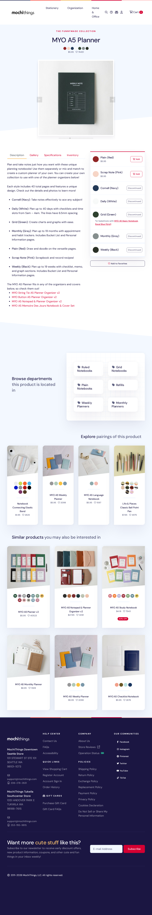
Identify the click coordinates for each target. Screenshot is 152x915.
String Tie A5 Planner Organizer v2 (36, 293)
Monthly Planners (119, 404)
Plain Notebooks (84, 386)
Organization (75, 8)
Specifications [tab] (52, 155)
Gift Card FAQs (52, 809)
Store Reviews (87, 747)
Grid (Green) (108, 214)
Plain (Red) (107, 157)
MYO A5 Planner (76, 40)
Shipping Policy (87, 769)
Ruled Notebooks (84, 369)
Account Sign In (52, 781)
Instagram (125, 749)
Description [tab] (17, 155)
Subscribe (136, 849)
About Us (84, 741)
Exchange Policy (88, 781)
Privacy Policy (86, 799)
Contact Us (50, 741)
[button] (76, 98)
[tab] (59, 138)
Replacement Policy (90, 787)
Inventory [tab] (73, 155)
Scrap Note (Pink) (111, 172)
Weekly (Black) (109, 250)
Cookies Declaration (90, 805)
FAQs (46, 747)
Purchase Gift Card (54, 803)
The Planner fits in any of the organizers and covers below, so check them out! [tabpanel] (46, 235)
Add (138, 159)
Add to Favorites (118, 263)
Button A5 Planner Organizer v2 (34, 297)
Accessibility (50, 753)
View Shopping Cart (55, 769)
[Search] (106, 12)
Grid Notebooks (119, 369)
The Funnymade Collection (76, 31)
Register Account (53, 775)
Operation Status (89, 753)
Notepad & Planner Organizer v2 (37, 301)
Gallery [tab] (34, 155)
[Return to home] (23, 12)
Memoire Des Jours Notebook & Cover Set (43, 305)
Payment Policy (87, 793)
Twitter (124, 763)
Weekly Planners (84, 404)
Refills (120, 385)
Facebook (125, 741)
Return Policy (86, 775)
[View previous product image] (39, 99)
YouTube (124, 770)
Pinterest (125, 756)
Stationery (52, 8)
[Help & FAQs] (111, 12)
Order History (51, 787)
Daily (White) (108, 201)
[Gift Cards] (116, 12)
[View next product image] (112, 99)
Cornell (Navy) (109, 188)
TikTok (123, 777)
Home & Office (95, 12)
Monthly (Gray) (109, 236)
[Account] (121, 12)
